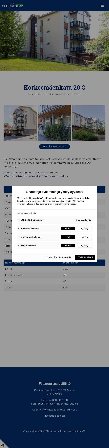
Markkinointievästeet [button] (29, 237)
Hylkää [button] (68, 228)
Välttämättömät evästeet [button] (31, 220)
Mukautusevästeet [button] (28, 228)
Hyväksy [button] (84, 228)
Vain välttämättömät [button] (59, 257)
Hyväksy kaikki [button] (85, 257)
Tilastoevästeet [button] (27, 245)
